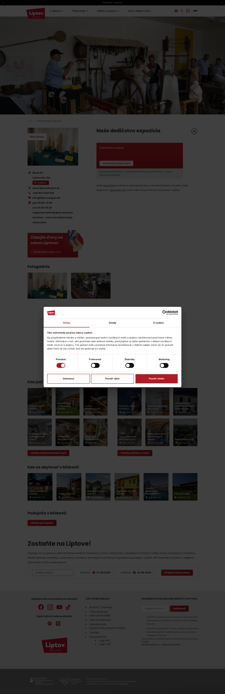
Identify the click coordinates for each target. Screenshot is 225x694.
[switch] (95, 365)
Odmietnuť (68, 378)
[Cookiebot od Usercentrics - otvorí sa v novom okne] (164, 312)
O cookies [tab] (158, 322)
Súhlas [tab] (66, 322)
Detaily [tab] (112, 322)
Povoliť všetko (156, 378)
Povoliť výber (112, 378)
